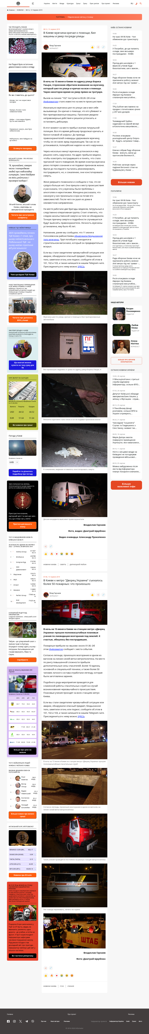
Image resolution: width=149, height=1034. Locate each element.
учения (71, 986)
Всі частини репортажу (22, 956)
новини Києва (49, 564)
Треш (85, 3)
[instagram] (14, 1021)
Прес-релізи (94, 3)
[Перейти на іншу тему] (136, 3)
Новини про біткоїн (23, 875)
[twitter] (20, 1021)
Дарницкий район (78, 564)
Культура (70, 3)
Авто (140, 1021)
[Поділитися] (98, 47)
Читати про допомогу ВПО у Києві (23, 318)
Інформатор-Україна (116, 1021)
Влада (62, 3)
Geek (127, 1021)
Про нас (43, 1021)
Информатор (56, 649)
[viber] (32, 1021)
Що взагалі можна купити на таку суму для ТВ (22, 365)
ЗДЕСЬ (81, 266)
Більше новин (126, 182)
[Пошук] (140, 3)
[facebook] (8, 1021)
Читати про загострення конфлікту (22, 216)
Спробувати (22, 660)
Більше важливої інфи (126, 485)
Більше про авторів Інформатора (126, 361)
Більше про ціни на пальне (22, 751)
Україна (47, 3)
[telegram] (26, 1021)
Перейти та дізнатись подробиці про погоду (23, 472)
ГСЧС (62, 986)
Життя (54, 3)
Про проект (106, 3)
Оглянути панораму (22, 148)
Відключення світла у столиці (80, 17)
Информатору (50, 101)
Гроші (78, 3)
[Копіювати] (103, 47)
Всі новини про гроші (23, 425)
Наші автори (55, 1021)
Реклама (116, 3)
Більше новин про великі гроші (22, 815)
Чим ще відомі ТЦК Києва (22, 274)
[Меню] (32, 3)
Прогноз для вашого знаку (22, 525)
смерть (63, 564)
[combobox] (14, 462)
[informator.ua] (18, 3)
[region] (22, 468)
